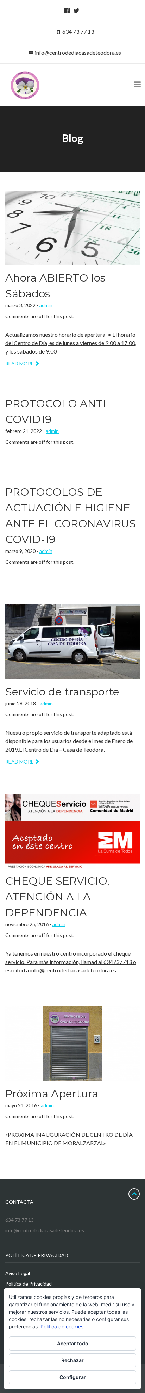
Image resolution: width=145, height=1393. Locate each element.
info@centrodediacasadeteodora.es (78, 52)
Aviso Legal (17, 1273)
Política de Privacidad (28, 1284)
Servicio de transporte (62, 691)
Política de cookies (61, 1326)
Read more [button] (19, 364)
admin (45, 305)
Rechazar (72, 1360)
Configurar (72, 1377)
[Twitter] (75, 10)
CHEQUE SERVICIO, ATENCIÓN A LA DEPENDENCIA (57, 896)
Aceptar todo (72, 1343)
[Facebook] (66, 10)
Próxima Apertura (51, 1093)
